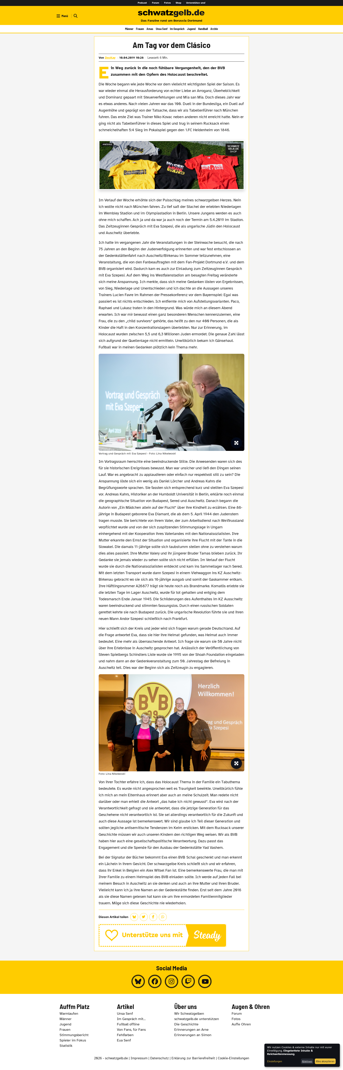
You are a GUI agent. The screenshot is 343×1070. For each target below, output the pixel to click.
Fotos (167, 2)
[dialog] (302, 1055)
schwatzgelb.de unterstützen (196, 1019)
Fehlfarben (125, 1035)
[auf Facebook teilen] (153, 917)
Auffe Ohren (241, 1024)
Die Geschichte (186, 1024)
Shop (178, 2)
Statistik (66, 1045)
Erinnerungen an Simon (192, 1035)
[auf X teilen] (144, 917)
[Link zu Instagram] (171, 981)
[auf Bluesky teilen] (134, 917)
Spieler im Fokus (73, 1040)
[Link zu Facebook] (155, 981)
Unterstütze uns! (195, 2)
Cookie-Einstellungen (233, 1058)
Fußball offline (128, 1024)
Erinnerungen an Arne (191, 1029)
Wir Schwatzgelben (189, 1013)
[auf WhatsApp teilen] (163, 917)
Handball (203, 29)
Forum (155, 2)
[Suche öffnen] (75, 16)
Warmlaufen (69, 1013)
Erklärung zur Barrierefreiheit (193, 1058)
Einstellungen (274, 1061)
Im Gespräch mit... (131, 1019)
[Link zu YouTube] (205, 981)
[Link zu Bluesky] (138, 981)
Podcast (142, 2)
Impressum (139, 1058)
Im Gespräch (177, 29)
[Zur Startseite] (171, 13)
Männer (129, 29)
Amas (149, 29)
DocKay (110, 57)
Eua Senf (124, 1040)
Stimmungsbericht (74, 1035)
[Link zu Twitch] (188, 981)
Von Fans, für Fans (131, 1029)
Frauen (140, 29)
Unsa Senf (162, 29)
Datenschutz (159, 1058)
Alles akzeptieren (325, 1061)
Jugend (191, 29)
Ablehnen (307, 1061)
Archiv (214, 29)
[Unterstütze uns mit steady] (172, 935)
